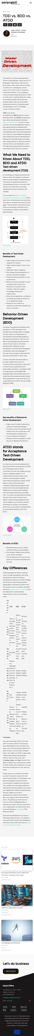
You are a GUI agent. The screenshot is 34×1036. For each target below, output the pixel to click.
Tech (8, 11)
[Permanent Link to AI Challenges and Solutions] (17, 921)
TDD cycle (6, 245)
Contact (24, 1010)
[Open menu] (31, 3)
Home (5, 1007)
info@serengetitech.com (11, 998)
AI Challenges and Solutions (10, 943)
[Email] (15, 24)
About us (24, 1007)
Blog (4, 11)
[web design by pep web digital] (30, 1001)
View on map (7, 1001)
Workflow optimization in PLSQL (12, 908)
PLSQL (6, 912)
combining (20, 809)
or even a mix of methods (18, 589)
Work (14, 1007)
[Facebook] (10, 24)
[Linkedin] (19, 24)
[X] (5, 24)
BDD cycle (6, 409)
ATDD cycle (7, 535)
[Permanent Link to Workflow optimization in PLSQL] (17, 886)
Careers (13, 1010)
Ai (5, 947)
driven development (10, 122)
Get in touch (11, 971)
